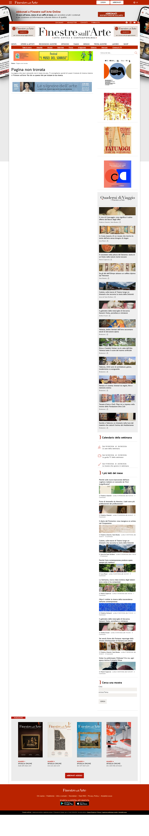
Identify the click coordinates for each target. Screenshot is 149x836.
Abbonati (117, 2)
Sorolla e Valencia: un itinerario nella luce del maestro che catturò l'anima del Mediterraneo (116, 424)
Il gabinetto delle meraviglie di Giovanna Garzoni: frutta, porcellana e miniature (114, 312)
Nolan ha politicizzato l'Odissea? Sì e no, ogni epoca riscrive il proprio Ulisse (116, 659)
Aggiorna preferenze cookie (110, 812)
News (13, 44)
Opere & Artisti (28, 44)
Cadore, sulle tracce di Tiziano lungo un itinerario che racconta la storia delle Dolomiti (116, 293)
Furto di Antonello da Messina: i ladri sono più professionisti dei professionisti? (117, 502)
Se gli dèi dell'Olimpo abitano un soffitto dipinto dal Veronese (117, 274)
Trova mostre (100, 44)
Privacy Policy (93, 796)
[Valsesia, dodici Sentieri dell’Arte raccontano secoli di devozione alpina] (117, 323)
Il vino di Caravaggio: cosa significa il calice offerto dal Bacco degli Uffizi (115, 218)
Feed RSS (82, 796)
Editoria (94, 47)
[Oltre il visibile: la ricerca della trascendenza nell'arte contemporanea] (117, 607)
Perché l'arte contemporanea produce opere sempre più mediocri (115, 561)
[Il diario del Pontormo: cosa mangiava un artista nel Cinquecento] (117, 529)
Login (103, 2)
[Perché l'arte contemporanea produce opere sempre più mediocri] (117, 568)
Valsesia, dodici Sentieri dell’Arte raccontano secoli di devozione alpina (116, 330)
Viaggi (76, 44)
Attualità (39, 47)
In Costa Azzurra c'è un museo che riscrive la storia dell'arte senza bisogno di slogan (116, 237)
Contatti (84, 22)
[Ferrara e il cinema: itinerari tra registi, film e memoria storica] (117, 379)
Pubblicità (95, 22)
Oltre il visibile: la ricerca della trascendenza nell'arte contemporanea (115, 600)
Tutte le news (27, 47)
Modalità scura (106, 796)
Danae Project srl (92, 812)
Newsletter (72, 22)
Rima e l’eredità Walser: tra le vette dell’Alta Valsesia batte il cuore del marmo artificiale (115, 349)
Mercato (104, 47)
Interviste (60, 47)
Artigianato (82, 47)
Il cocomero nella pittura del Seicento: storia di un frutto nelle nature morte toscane (117, 256)
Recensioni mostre (48, 44)
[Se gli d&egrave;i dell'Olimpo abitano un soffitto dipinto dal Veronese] (117, 267)
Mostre (49, 47)
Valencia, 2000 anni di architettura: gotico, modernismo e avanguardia (115, 368)
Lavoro (115, 44)
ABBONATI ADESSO (74, 775)
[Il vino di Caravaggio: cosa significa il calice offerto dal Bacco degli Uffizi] (117, 211)
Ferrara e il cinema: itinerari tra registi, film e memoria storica (115, 387)
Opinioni (65, 44)
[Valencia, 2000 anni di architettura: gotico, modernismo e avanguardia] (117, 361)
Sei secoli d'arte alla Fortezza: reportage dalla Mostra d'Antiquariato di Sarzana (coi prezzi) (116, 639)
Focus (71, 47)
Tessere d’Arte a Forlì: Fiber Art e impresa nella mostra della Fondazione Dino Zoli (117, 405)
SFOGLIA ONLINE (25, 764)
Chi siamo (59, 22)
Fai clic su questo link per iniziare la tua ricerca (45, 75)
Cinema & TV (117, 47)
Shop (126, 44)
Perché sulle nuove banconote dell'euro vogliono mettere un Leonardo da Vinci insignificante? (114, 482)
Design (86, 44)
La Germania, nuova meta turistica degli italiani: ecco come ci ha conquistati (117, 581)
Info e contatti (61, 796)
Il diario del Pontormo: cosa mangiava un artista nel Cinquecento (117, 522)
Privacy (99, 812)
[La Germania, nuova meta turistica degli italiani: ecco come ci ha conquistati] (117, 588)
